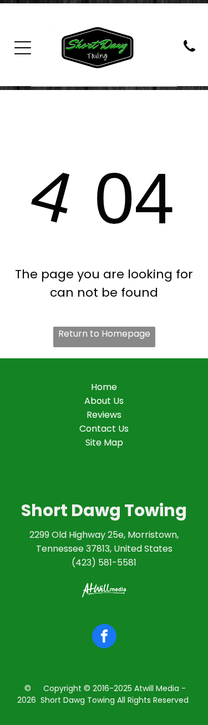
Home (104, 387)
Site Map (104, 442)
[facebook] (104, 637)
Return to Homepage (104, 333)
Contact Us (104, 428)
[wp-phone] (189, 52)
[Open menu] (22, 47)
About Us (104, 400)
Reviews (104, 414)
